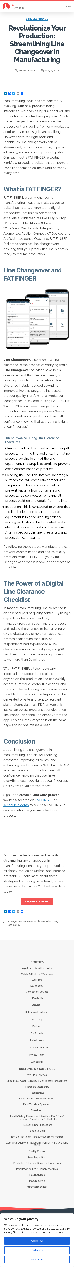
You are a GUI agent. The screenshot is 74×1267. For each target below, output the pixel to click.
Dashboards (36, 985)
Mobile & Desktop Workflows (37, 974)
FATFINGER (30, 70)
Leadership (37, 1019)
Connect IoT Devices (37, 991)
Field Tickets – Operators (37, 1104)
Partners (36, 1026)
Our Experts (37, 1033)
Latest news (37, 1040)
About (37, 1004)
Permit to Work (37, 1130)
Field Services (37, 1175)
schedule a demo (16, 805)
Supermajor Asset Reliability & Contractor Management (37, 1081)
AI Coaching (37, 997)
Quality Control (37, 1151)
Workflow (37, 980)
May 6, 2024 (52, 70)
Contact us (37, 1061)
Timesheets (37, 1110)
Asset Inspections (37, 1157)
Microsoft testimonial (37, 1086)
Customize (37, 1250)
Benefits (36, 962)
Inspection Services (37, 1186)
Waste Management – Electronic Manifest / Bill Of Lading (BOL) (37, 1144)
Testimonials (37, 1092)
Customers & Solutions (37, 1069)
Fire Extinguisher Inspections (37, 1125)
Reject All (37, 1259)
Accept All (37, 1240)
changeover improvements (24, 921)
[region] (37, 1240)
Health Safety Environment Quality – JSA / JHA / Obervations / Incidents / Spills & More (37, 1117)
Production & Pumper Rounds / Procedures (37, 1163)
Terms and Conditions (37, 1047)
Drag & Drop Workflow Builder (37, 968)
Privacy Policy (36, 1054)
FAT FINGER (44, 800)
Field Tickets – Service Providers (37, 1098)
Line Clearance (37, 18)
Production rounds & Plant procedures (37, 1169)
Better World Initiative (37, 1012)
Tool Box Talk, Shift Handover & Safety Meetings (37, 1136)
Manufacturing (37, 1180)
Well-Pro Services (37, 1075)
